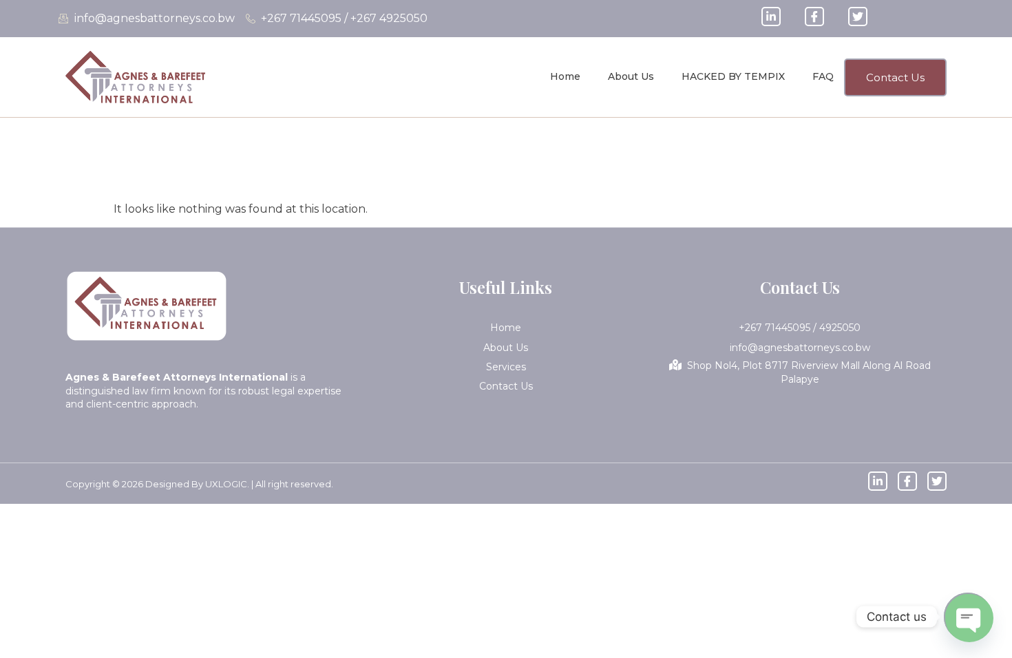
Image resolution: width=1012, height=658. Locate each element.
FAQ (823, 76)
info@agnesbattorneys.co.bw (800, 347)
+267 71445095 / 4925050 (800, 327)
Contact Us (506, 386)
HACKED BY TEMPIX (733, 76)
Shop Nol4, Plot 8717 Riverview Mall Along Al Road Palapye (809, 372)
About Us (631, 76)
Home (565, 76)
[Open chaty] (968, 617)
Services (506, 367)
